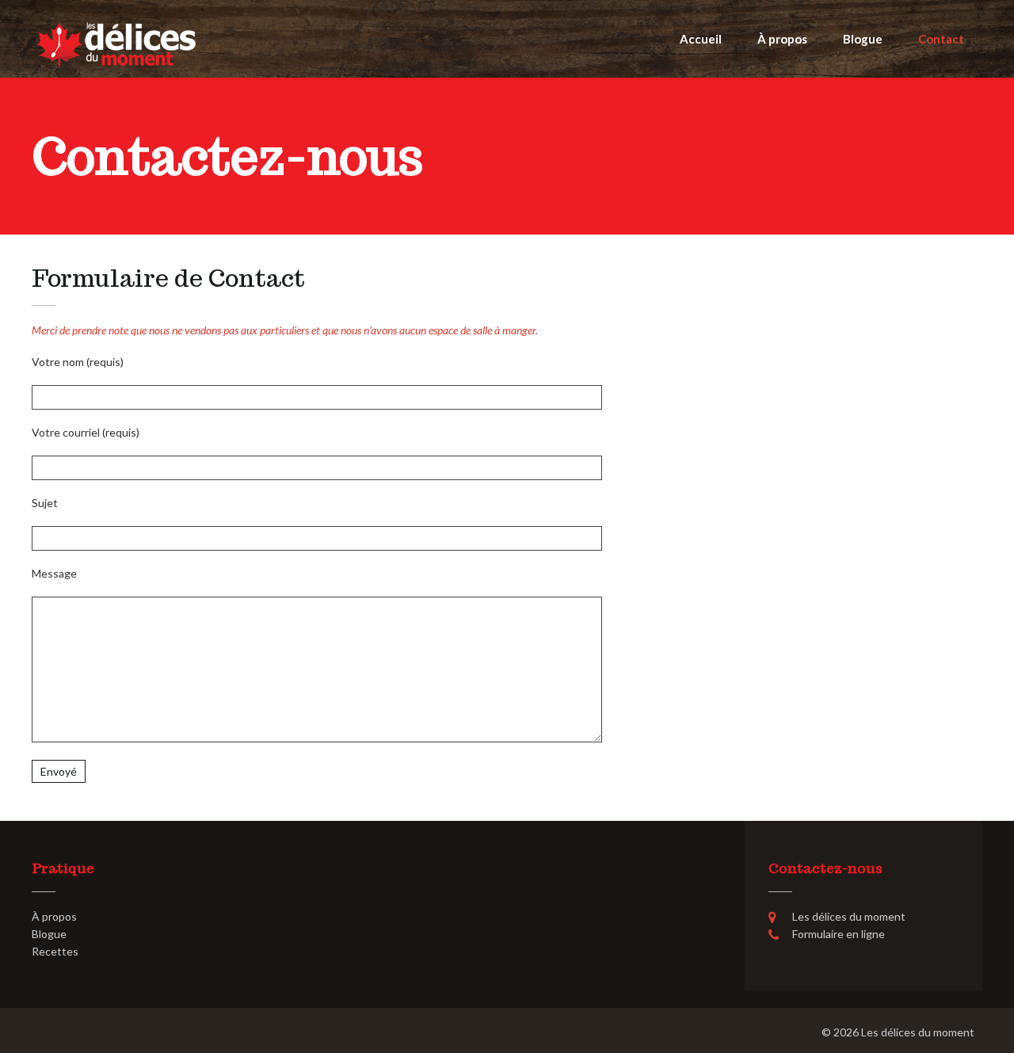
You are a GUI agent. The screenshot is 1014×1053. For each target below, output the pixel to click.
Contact (941, 39)
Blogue (862, 39)
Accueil (701, 39)
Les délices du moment (917, 1032)
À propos (782, 39)
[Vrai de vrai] (116, 43)
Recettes (55, 951)
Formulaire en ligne (838, 933)
